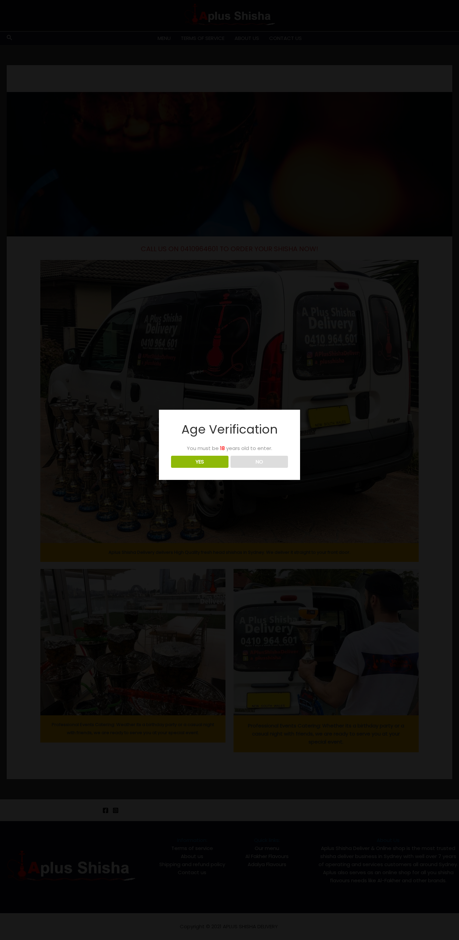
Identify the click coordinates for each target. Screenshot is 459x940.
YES (200, 461)
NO (259, 461)
